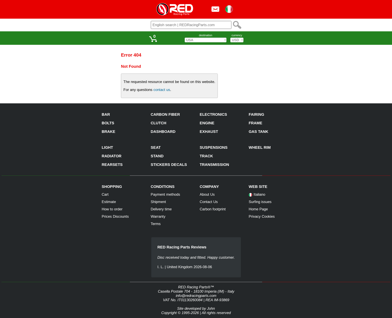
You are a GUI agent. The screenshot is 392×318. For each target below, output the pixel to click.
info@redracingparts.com (196, 296)
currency (237, 35)
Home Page (258, 209)
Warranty (158, 216)
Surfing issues (260, 202)
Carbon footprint (213, 209)
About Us (207, 194)
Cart (105, 194)
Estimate (109, 202)
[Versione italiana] (250, 195)
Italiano (259, 194)
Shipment (158, 202)
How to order (112, 209)
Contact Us (209, 202)
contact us (161, 90)
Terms (156, 224)
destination (205, 35)
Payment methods (165, 194)
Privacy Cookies (262, 216)
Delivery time (161, 209)
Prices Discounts (115, 216)
